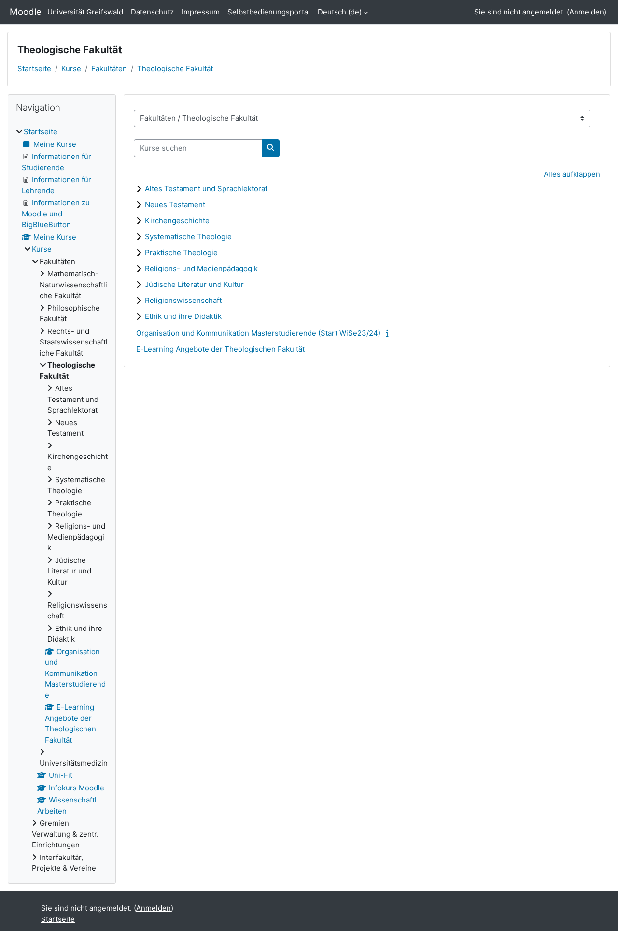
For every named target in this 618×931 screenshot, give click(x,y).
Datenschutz (152, 11)
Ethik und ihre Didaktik (183, 316)
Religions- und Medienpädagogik (201, 268)
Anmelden (586, 11)
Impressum (201, 11)
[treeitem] (62, 500)
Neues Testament (175, 204)
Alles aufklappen (572, 174)
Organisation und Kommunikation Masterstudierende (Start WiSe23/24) (258, 333)
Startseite (34, 68)
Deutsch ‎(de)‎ (340, 11)
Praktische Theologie (181, 252)
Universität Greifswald (85, 11)
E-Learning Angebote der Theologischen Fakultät (220, 349)
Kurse (71, 68)
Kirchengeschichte (177, 220)
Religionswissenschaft (183, 300)
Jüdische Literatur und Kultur (194, 284)
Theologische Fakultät (175, 68)
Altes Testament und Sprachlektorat (206, 188)
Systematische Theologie (188, 236)
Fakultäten (109, 68)
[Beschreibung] (389, 333)
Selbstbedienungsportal (268, 11)
